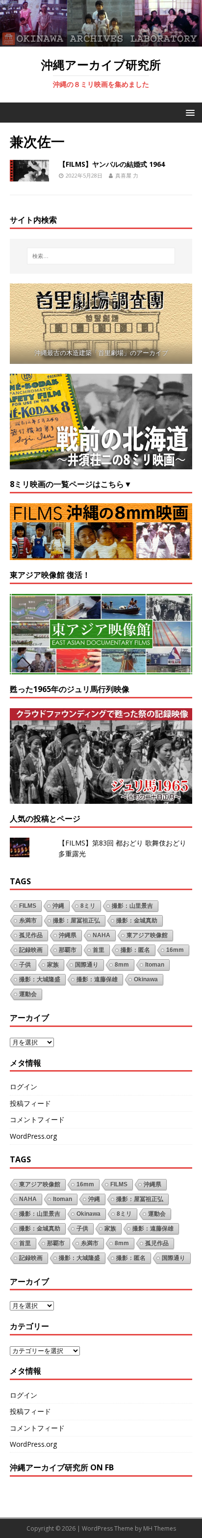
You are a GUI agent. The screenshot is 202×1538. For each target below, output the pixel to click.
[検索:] (101, 256)
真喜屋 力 (126, 175)
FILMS (27, 905)
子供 (25, 964)
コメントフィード (37, 1119)
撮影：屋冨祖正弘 (76, 920)
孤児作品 (31, 935)
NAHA (101, 935)
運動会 (28, 994)
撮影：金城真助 (136, 920)
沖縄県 (67, 935)
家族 (53, 964)
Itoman (154, 964)
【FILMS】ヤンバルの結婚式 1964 (112, 164)
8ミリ (88, 905)
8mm (122, 964)
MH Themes (159, 1528)
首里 (98, 950)
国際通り (87, 964)
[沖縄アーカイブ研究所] (101, 41)
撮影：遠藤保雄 (97, 979)
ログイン (23, 1086)
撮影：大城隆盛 (39, 979)
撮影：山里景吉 (132, 905)
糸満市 (28, 920)
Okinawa (146, 979)
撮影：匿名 (135, 950)
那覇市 (67, 950)
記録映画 (31, 950)
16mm (175, 950)
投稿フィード (30, 1103)
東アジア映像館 (147, 935)
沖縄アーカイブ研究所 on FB (62, 1467)
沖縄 (58, 905)
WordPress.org (33, 1136)
